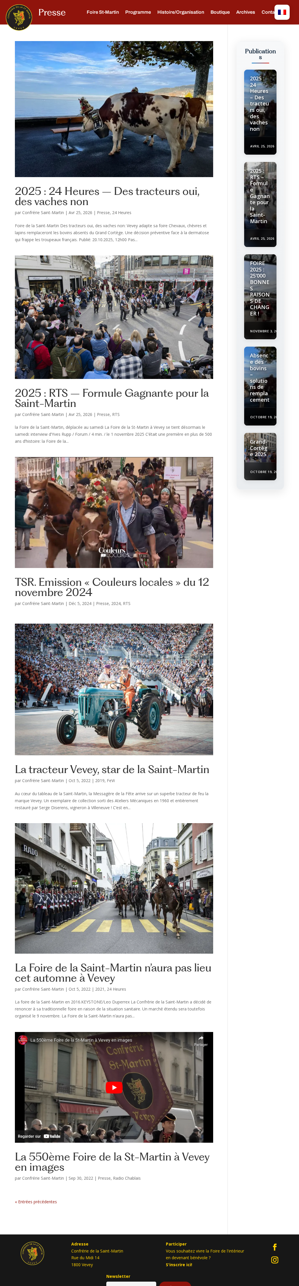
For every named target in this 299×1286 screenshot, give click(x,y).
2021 (100, 989)
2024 (116, 603)
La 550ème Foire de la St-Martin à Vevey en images (112, 1161)
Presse (103, 212)
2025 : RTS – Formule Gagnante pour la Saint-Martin (112, 398)
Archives (245, 12)
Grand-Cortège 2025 (258, 448)
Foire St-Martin (103, 12)
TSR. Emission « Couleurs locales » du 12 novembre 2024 (112, 587)
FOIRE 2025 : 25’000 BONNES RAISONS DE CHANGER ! (260, 288)
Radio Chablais (127, 1178)
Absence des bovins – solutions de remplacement (260, 377)
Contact (270, 12)
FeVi (111, 780)
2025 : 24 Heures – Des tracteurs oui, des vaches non (107, 196)
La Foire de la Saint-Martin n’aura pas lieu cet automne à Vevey (113, 972)
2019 (100, 780)
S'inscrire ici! (179, 1264)
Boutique (220, 12)
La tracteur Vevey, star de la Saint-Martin (112, 769)
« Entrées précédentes (36, 1201)
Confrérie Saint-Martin (43, 212)
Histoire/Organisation (180, 12)
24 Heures (121, 212)
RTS (116, 414)
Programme (138, 12)
